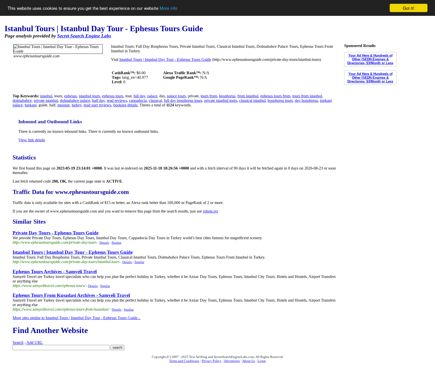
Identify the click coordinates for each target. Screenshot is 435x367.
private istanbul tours (220, 100)
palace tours (176, 96)
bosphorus (227, 96)
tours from (209, 96)
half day (98, 100)
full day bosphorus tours (183, 100)
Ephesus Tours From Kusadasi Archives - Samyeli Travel (71, 295)
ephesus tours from (275, 96)
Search (18, 342)
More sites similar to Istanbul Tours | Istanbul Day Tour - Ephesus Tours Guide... (76, 318)
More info (168, 8)
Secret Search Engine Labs (84, 35)
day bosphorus (306, 100)
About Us (248, 361)
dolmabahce (22, 100)
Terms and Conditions (184, 361)
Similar (116, 242)
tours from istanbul (307, 96)
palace (152, 96)
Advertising (232, 361)
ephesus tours (112, 96)
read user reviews (97, 105)
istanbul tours (89, 96)
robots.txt (210, 211)
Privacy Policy (212, 361)
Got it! (408, 8)
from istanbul (247, 96)
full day (139, 96)
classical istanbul (252, 100)
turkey (77, 105)
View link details (31, 140)
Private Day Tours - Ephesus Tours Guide (55, 232)
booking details (125, 105)
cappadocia (138, 100)
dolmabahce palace (75, 100)
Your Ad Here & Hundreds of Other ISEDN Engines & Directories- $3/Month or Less (370, 59)
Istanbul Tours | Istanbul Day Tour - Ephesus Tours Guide (165, 59)
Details (104, 242)
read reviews (117, 100)
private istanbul (46, 100)
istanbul (46, 96)
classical (155, 100)
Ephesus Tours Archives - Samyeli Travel (55, 271)
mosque (63, 105)
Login (262, 361)
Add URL (34, 342)
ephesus (70, 96)
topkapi (31, 105)
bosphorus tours (280, 100)
